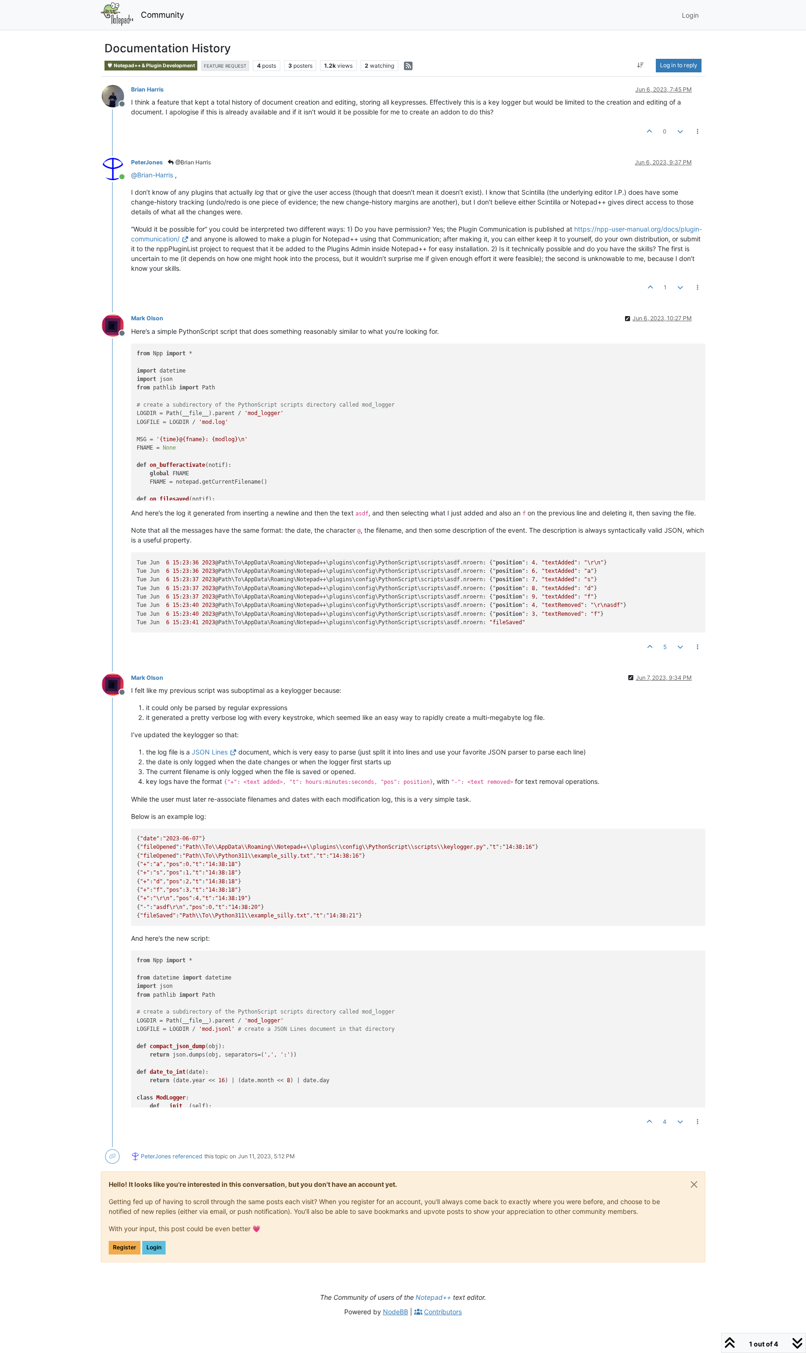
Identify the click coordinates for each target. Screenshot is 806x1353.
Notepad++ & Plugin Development (154, 66)
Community (162, 15)
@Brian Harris (192, 162)
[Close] (694, 1184)
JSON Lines (210, 752)
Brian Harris (147, 89)
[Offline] (116, 95)
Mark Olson (147, 318)
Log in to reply (678, 65)
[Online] (116, 168)
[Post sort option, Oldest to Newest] (640, 65)
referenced (187, 1156)
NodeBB (395, 1312)
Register (124, 1247)
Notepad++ (433, 1297)
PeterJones (147, 162)
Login (153, 1247)
